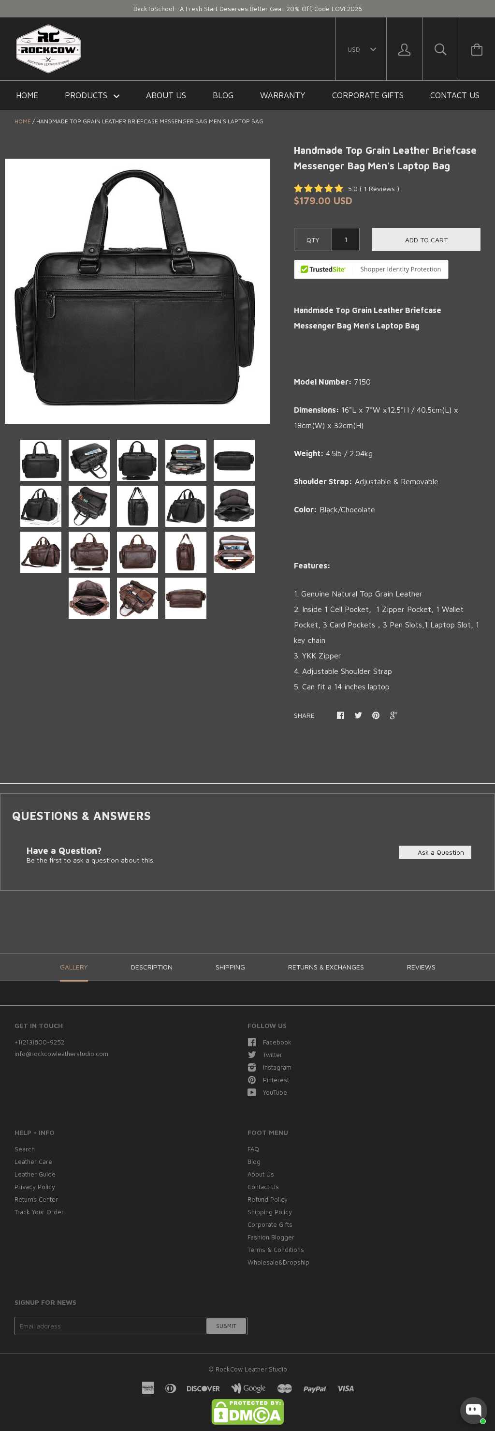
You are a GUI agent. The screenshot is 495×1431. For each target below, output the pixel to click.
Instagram (277, 1067)
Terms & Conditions (276, 1249)
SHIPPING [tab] (230, 967)
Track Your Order (39, 1212)
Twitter (272, 1054)
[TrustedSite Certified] (371, 269)
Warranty (283, 95)
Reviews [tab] (421, 967)
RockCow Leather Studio (251, 1369)
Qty (313, 240)
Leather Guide (35, 1174)
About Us (166, 95)
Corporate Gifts (368, 95)
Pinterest (276, 1080)
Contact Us (455, 95)
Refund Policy (268, 1199)
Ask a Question (440, 852)
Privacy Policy (35, 1187)
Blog (223, 95)
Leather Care (33, 1161)
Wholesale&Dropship (278, 1262)
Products (87, 95)
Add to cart (426, 240)
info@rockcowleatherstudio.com (61, 1054)
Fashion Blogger (271, 1237)
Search (25, 1149)
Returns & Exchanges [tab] (326, 967)
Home (27, 95)
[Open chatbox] (473, 1410)
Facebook (277, 1042)
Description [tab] (152, 967)
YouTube (275, 1092)
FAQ (253, 1149)
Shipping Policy (270, 1212)
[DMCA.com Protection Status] (247, 1422)
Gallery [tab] (74, 967)
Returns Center (36, 1199)
